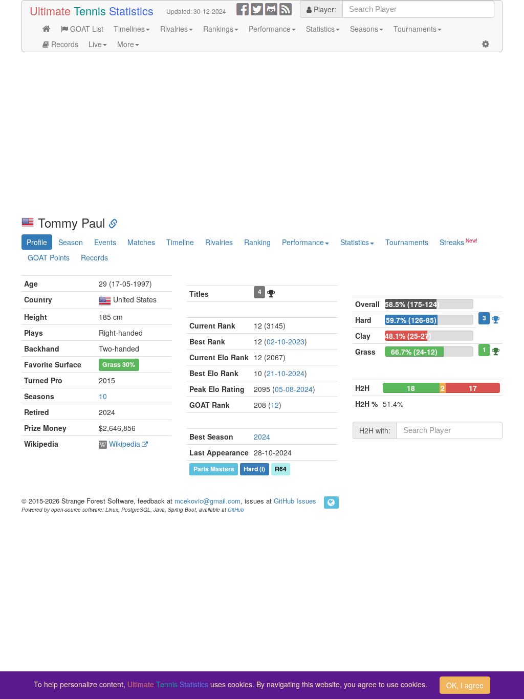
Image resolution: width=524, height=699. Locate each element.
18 (411, 388)
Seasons (364, 29)
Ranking (257, 242)
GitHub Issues (295, 501)
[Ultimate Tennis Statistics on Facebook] (242, 8)
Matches (141, 242)
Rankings (218, 29)
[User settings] (485, 44)
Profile (37, 242)
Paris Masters (213, 468)
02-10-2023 (285, 341)
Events (105, 242)
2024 (262, 436)
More (125, 44)
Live (95, 44)
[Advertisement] (262, 134)
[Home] (46, 28)
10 (103, 396)
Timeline (180, 242)
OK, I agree (465, 685)
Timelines (129, 29)
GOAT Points (49, 257)
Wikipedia (124, 444)
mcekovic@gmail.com (207, 501)
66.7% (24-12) (414, 351)
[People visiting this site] (331, 502)
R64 (281, 468)
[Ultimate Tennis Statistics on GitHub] (271, 8)
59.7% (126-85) (411, 320)
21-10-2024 (285, 373)
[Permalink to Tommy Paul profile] (113, 222)
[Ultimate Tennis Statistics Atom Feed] (285, 8)
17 (473, 388)
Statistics (320, 29)
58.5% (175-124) (412, 304)
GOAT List (85, 29)
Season (70, 242)
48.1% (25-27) (408, 336)
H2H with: (374, 430)
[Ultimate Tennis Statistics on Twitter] (257, 8)
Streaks (452, 242)
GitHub (236, 509)
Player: (324, 9)
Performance (270, 29)
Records (63, 44)
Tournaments (415, 29)
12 (275, 405)
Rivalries (174, 29)
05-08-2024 (294, 389)
